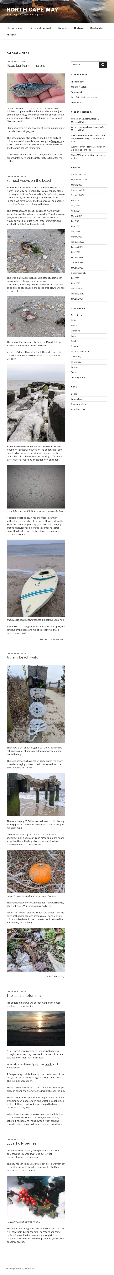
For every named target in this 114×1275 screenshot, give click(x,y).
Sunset (74, 372)
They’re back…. (78, 102)
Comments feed (78, 404)
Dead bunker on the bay (26, 65)
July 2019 (75, 278)
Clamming (75, 331)
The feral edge (78, 82)
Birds (73, 320)
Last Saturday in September (84, 97)
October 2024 (77, 195)
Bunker (11, 108)
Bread (74, 325)
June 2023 (75, 226)
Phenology (76, 362)
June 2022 (75, 252)
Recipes (75, 367)
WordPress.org (78, 409)
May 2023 (75, 231)
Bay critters (76, 315)
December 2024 (78, 190)
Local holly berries (21, 1143)
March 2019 (76, 288)
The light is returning (23, 995)
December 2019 (78, 273)
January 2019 (77, 299)
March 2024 (76, 216)
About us (11, 35)
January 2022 (77, 257)
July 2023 (75, 221)
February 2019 (77, 294)
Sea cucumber (77, 92)
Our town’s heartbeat (81, 150)
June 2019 (75, 283)
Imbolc (48, 1064)
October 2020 (77, 262)
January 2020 (77, 268)
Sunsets (62, 28)
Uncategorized (78, 377)
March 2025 (76, 185)
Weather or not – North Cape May (86, 147)
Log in (74, 394)
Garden (74, 346)
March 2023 (76, 237)
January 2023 (77, 247)
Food (73, 341)
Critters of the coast (41, 28)
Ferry (73, 336)
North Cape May (33, 10)
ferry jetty (56, 141)
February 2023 (77, 242)
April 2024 (75, 211)
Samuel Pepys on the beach (29, 180)
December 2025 (78, 174)
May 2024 (75, 205)
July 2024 (75, 200)
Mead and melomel (80, 351)
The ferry (78, 28)
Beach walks (96, 28)
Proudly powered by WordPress (20, 1268)
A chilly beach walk (22, 657)
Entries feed (76, 399)
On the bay (76, 356)
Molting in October (79, 87)
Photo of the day (15, 28)
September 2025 (79, 179)
